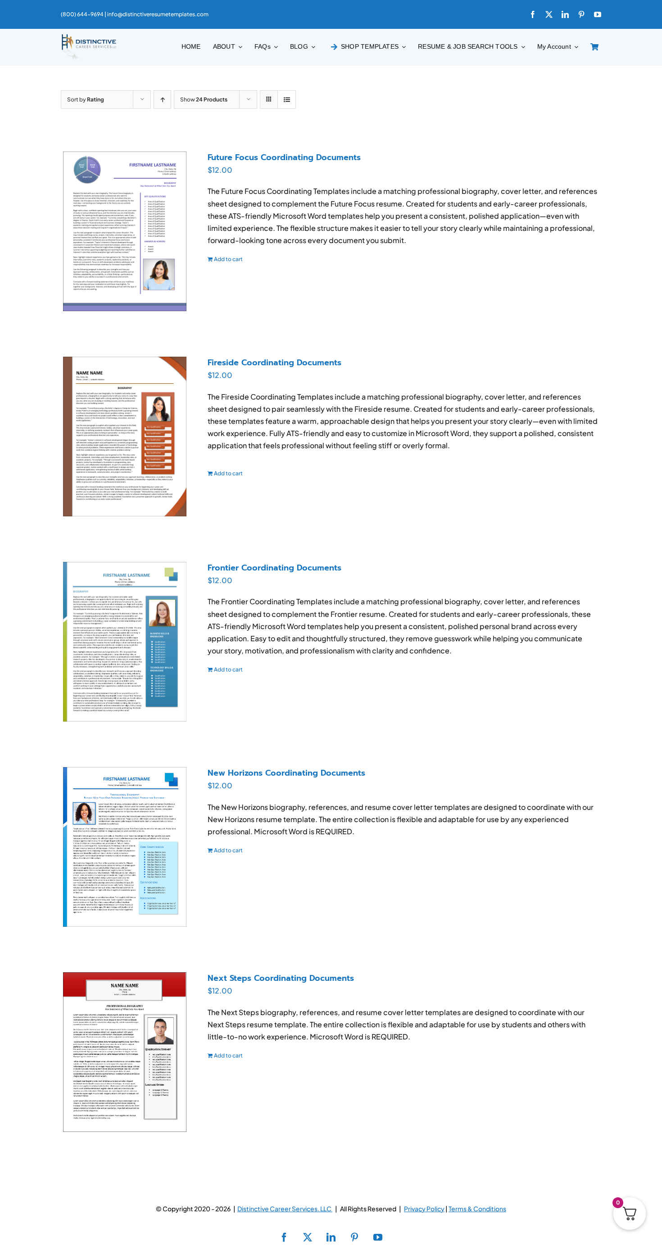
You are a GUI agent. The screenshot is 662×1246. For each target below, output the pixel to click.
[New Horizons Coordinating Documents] (124, 847)
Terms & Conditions (477, 1209)
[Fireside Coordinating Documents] (124, 436)
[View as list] (286, 99)
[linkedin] (565, 14)
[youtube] (597, 14)
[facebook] (532, 14)
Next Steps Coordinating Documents (281, 978)
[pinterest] (581, 14)
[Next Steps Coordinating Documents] (124, 1052)
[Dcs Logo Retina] (89, 36)
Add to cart (228, 259)
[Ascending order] (162, 99)
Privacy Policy (424, 1209)
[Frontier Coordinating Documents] (124, 642)
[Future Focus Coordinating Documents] (124, 231)
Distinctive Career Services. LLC (284, 1209)
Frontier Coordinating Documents (274, 567)
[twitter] (549, 14)
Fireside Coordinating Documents (274, 362)
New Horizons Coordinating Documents (286, 773)
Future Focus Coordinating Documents (284, 157)
